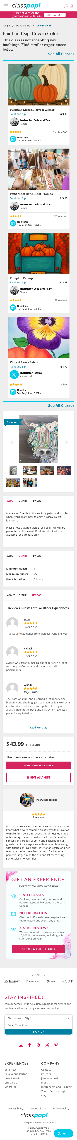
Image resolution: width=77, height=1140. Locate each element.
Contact (46, 1069)
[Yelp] (38, 1045)
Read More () (38, 727)
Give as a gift (39, 777)
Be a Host (10, 1069)
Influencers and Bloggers (57, 1087)
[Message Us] (66, 6)
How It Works (12, 1078)
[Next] (66, 439)
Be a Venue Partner (16, 1074)
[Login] (71, 6)
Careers (46, 1074)
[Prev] (11, 439)
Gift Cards (10, 1082)
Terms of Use (38, 1108)
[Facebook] (30, 1045)
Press (44, 1082)
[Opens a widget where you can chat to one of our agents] (63, 1133)
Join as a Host (49, 1078)
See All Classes (61, 53)
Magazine (10, 1087)
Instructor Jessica (46, 799)
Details (23, 500)
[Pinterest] (56, 1045)
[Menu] (6, 5)
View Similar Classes (38, 765)
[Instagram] (21, 1045)
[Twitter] (47, 1045)
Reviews (36, 500)
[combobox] (38, 1018)
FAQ (43, 1095)
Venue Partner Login (53, 1091)
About (11, 500)
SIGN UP (38, 1031)
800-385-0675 (50, 1122)
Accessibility (15, 1108)
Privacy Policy (61, 1108)
